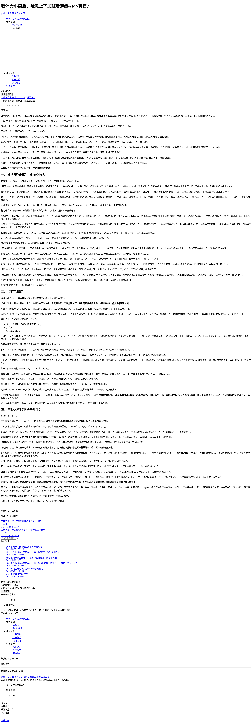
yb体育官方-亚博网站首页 (13, 13)
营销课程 (31, 97)
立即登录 (5, 591)
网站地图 (5, 720)
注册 (4, 94)
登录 (10, 94)
